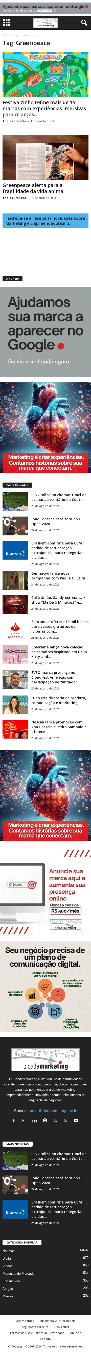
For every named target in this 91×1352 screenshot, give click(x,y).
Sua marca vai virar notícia (57, 1321)
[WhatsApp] (67, 1121)
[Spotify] (46, 1121)
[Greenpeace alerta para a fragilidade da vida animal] (45, 157)
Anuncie (75, 1333)
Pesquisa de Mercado (18, 1273)
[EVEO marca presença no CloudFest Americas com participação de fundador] (15, 679)
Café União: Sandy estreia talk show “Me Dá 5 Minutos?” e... (58, 600)
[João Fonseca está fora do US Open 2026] (15, 526)
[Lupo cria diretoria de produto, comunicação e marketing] (15, 705)
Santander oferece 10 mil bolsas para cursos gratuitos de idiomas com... (59, 626)
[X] (56, 1121)
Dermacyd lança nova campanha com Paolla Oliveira (58, 575)
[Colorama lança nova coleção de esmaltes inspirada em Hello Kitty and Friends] (15, 654)
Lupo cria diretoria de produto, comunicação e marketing (58, 700)
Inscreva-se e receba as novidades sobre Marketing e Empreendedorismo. (45, 220)
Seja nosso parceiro (35, 1327)
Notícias (9, 1251)
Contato (45, 1339)
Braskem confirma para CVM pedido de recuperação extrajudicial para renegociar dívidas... (57, 550)
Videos (8, 1266)
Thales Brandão (15, 121)
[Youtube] (76, 1121)
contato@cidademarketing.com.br (52, 1111)
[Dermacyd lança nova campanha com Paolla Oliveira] (15, 580)
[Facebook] (15, 1121)
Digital (7, 1258)
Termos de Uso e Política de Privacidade (37, 1333)
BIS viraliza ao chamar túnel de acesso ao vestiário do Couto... (58, 497)
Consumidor (11, 1281)
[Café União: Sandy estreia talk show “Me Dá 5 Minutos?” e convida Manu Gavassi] (15, 604)
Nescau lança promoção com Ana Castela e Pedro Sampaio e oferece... (58, 727)
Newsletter (61, 1327)
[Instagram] (25, 1121)
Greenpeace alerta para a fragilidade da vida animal (34, 188)
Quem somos (25, 1321)
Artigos (8, 1289)
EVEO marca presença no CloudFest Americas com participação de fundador (54, 677)
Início (6, 35)
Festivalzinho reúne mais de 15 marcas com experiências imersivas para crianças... (44, 108)
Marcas (8, 1296)
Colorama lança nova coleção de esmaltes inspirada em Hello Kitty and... (59, 652)
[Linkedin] (36, 1121)
